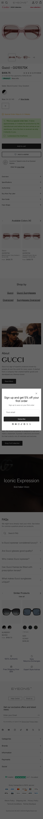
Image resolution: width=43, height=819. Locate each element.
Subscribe (21, 419)
